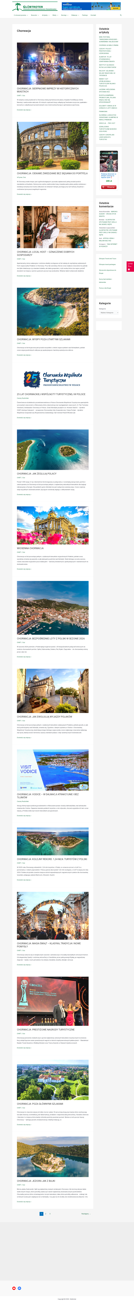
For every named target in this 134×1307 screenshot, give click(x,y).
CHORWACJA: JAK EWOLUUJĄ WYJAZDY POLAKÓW (44, 716)
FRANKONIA (103, 111)
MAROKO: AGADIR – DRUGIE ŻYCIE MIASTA (108, 214)
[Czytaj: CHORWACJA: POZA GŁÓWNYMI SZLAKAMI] (53, 1080)
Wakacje (74, 15)
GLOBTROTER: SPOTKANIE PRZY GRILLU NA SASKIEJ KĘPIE (108, 222)
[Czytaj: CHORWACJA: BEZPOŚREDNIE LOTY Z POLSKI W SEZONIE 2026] (53, 608)
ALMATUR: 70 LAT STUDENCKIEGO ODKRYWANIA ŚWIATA (107, 59)
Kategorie (102, 309)
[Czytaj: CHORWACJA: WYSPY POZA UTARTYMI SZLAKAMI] (53, 311)
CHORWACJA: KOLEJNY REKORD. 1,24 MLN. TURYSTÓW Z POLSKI (52, 859)
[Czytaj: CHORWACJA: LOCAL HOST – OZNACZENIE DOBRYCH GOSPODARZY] (53, 227)
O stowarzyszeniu (20, 15)
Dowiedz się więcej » (24, 110)
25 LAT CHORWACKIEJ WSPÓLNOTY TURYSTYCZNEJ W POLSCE (51, 394)
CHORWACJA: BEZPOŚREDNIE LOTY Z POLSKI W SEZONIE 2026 (51, 638)
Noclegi (63, 15)
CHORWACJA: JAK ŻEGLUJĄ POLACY (36, 473)
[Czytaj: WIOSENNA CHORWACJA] (53, 525)
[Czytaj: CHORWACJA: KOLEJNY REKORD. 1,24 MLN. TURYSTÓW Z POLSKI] (53, 841)
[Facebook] (19, 1288)
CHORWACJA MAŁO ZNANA (108, 45)
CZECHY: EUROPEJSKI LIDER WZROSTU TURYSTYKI (106, 137)
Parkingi (85, 15)
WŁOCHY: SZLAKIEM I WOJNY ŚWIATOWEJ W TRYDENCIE (107, 73)
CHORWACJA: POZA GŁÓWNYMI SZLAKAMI (40, 1103)
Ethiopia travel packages (107, 264)
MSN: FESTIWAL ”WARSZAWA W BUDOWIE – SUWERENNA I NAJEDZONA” (108, 39)
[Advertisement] (67, 1251)
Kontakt (93, 15)
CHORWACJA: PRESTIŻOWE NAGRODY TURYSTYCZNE (46, 1029)
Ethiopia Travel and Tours (107, 258)
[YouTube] (14, 1288)
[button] (27, 15)
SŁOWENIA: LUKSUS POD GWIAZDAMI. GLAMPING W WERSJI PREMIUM (108, 117)
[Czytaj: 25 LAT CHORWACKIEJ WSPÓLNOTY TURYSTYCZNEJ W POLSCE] (53, 378)
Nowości (34, 15)
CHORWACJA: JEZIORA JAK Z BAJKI (36, 1181)
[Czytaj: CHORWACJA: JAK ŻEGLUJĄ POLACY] (53, 449)
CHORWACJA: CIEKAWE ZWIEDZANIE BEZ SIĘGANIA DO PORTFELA (52, 173)
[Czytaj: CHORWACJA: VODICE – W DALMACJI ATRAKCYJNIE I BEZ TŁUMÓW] (53, 770)
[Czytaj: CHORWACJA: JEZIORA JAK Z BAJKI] (53, 1157)
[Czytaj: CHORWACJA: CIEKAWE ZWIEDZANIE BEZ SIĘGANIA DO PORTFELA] (53, 145)
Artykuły (45, 15)
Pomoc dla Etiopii (105, 288)
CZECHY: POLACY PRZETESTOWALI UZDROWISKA (105, 51)
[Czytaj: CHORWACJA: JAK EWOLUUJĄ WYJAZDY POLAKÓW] (53, 691)
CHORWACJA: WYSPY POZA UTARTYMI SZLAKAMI (43, 339)
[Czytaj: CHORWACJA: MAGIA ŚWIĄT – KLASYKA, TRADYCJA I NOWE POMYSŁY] (53, 915)
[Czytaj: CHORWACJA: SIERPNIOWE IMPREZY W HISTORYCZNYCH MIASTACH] (53, 63)
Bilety (54, 15)
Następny (86, 1214)
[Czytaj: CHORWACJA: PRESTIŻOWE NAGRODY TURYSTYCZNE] (53, 1001)
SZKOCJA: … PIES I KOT (107, 123)
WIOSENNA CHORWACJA (30, 548)
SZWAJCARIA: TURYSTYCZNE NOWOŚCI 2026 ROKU (108, 129)
